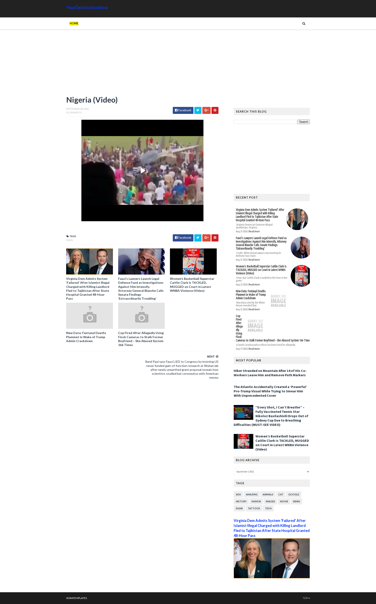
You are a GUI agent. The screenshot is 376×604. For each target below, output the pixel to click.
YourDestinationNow (87, 7)
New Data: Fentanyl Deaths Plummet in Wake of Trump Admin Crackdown (86, 336)
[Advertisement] (142, 64)
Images (270, 501)
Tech (268, 508)
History (241, 501)
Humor (256, 501)
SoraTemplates (76, 598)
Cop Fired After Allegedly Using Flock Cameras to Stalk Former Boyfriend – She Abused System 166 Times (141, 339)
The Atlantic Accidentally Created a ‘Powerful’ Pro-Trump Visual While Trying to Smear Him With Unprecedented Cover (270, 391)
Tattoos (254, 508)
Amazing (252, 494)
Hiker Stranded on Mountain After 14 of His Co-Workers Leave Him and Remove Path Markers (270, 372)
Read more (254, 231)
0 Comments (74, 112)
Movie (284, 501)
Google (293, 494)
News (69, 240)
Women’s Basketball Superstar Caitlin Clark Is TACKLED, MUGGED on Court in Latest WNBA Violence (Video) (192, 284)
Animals (268, 494)
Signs (239, 508)
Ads (238, 494)
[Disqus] (142, 442)
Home (74, 23)
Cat (280, 494)
